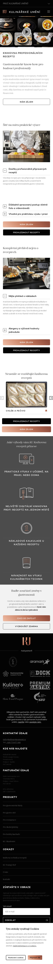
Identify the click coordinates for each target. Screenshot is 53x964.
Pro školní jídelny (10, 827)
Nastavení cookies (15, 957)
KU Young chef (9, 865)
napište (21, 722)
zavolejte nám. (35, 722)
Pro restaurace (9, 820)
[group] (26, 398)
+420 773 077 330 (13, 742)
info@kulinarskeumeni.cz (14, 739)
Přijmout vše (35, 957)
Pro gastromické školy (12, 805)
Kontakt (6, 879)
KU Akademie (9, 841)
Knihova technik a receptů (14, 857)
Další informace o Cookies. (24, 945)
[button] (51, 398)
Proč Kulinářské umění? (15, 3)
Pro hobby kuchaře (11, 834)
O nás (5, 872)
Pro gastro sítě (9, 812)
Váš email (7, 906)
